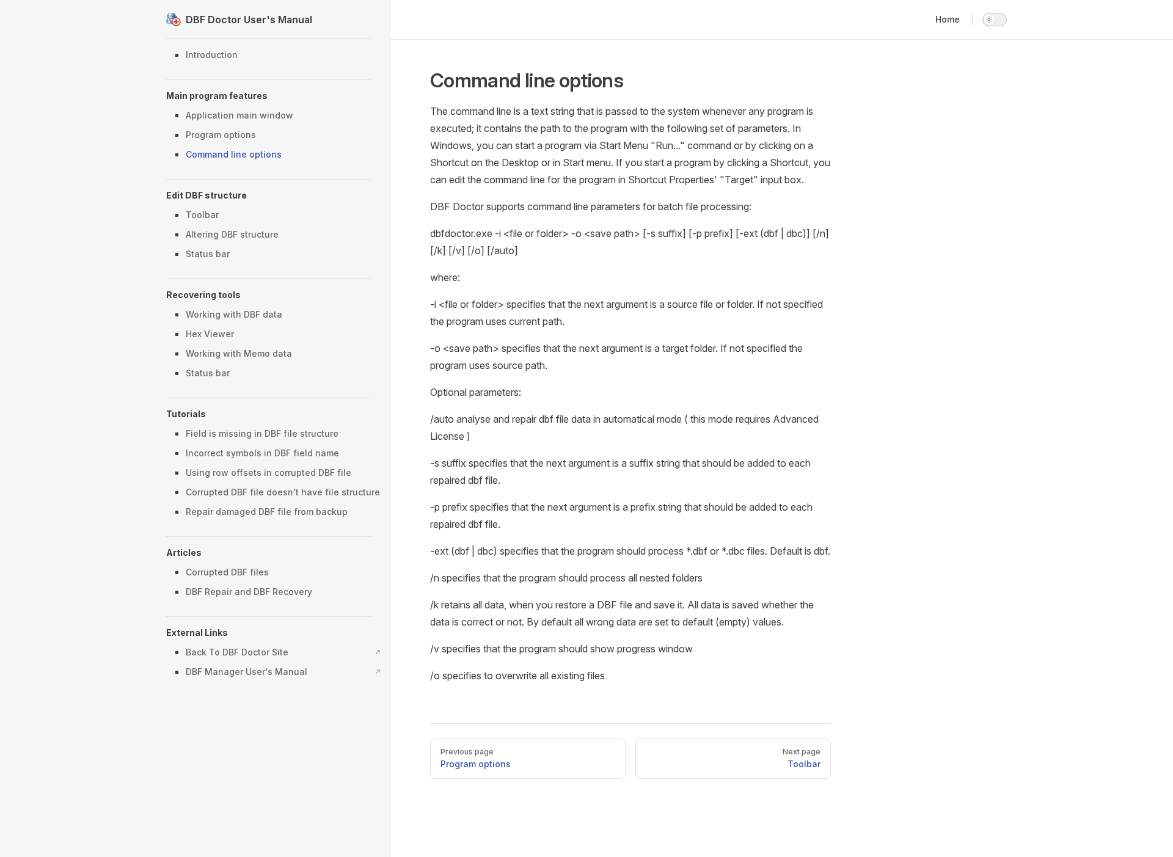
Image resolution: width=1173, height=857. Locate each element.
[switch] (994, 19)
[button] (268, 96)
